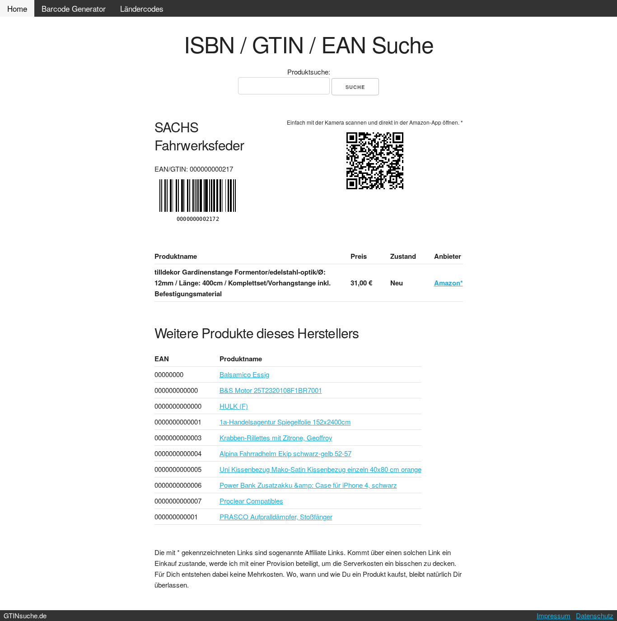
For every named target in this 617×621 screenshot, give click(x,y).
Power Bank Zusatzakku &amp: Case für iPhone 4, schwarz (308, 485)
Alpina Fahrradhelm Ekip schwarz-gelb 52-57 (285, 453)
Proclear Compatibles (251, 500)
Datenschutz (594, 615)
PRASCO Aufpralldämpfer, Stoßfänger (276, 516)
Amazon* (448, 283)
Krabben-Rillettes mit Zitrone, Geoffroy (276, 437)
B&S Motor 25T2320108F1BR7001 (271, 390)
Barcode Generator (74, 8)
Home (17, 8)
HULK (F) (234, 406)
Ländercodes (142, 8)
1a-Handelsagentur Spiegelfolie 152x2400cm (285, 421)
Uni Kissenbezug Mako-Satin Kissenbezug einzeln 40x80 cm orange (320, 469)
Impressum (553, 615)
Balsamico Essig (244, 374)
